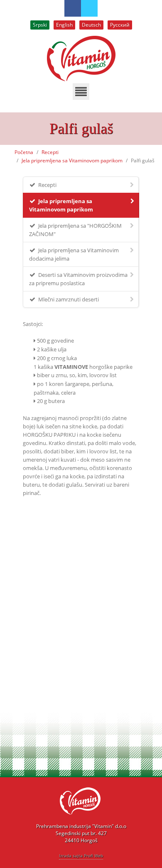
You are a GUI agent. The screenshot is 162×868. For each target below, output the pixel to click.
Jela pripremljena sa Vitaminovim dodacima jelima (74, 254)
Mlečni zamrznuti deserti (68, 299)
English (64, 24)
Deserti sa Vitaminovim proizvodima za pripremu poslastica (78, 279)
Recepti (50, 152)
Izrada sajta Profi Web (81, 855)
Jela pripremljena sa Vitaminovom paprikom (72, 160)
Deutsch (91, 24)
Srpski (40, 24)
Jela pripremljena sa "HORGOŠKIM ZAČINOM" (75, 230)
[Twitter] (89, 8)
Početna (24, 152)
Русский (120, 24)
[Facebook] (72, 8)
